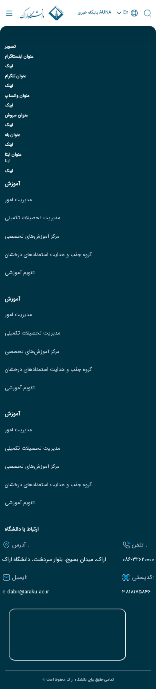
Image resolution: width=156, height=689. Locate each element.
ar (127, 43)
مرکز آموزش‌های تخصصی (32, 236)
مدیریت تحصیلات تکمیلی (32, 218)
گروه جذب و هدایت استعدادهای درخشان (48, 255)
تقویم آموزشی (20, 273)
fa (127, 33)
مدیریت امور (18, 200)
